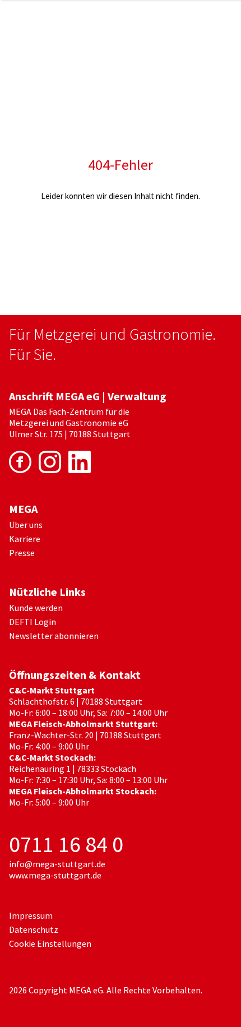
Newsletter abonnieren (54, 635)
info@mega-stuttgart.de (57, 863)
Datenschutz (33, 929)
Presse (22, 552)
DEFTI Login (32, 621)
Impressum (31, 915)
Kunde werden (36, 607)
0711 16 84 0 (66, 844)
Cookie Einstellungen (50, 943)
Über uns (26, 524)
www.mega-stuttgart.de (55, 875)
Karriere (24, 538)
